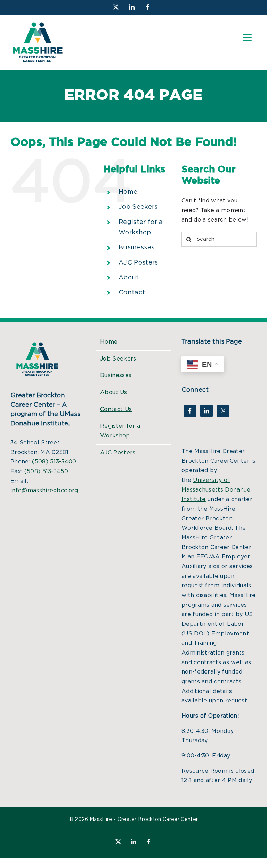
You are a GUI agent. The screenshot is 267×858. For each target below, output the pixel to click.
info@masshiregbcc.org (44, 490)
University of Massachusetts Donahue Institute (216, 489)
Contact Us (116, 409)
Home (128, 192)
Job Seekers (138, 207)
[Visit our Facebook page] (190, 411)
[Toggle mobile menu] (248, 37)
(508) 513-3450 (46, 471)
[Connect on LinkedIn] (206, 411)
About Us (113, 392)
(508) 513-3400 (54, 462)
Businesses (136, 247)
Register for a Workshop (120, 431)
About (129, 278)
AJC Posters (138, 263)
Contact (132, 292)
